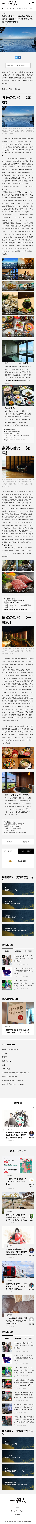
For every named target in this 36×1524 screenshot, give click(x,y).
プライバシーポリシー (18, 1511)
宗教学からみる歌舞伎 (10, 1076)
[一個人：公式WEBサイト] (10, 3)
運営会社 (18, 1514)
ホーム (18, 1507)
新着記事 (25, 964)
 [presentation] (33, 1107)
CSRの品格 (6, 1069)
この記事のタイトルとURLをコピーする (18, 65)
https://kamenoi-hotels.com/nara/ (15, 832)
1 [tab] (16, 1022)
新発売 (4, 1057)
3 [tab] (19, 1022)
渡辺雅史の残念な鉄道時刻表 (12, 1080)
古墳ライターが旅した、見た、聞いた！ (16, 1073)
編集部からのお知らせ (10, 1049)
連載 (3, 1065)
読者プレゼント (7, 1061)
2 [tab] (18, 1022)
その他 (4, 1053)
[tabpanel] (18, 1018)
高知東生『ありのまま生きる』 (13, 1084)
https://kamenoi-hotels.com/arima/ (15, 609)
